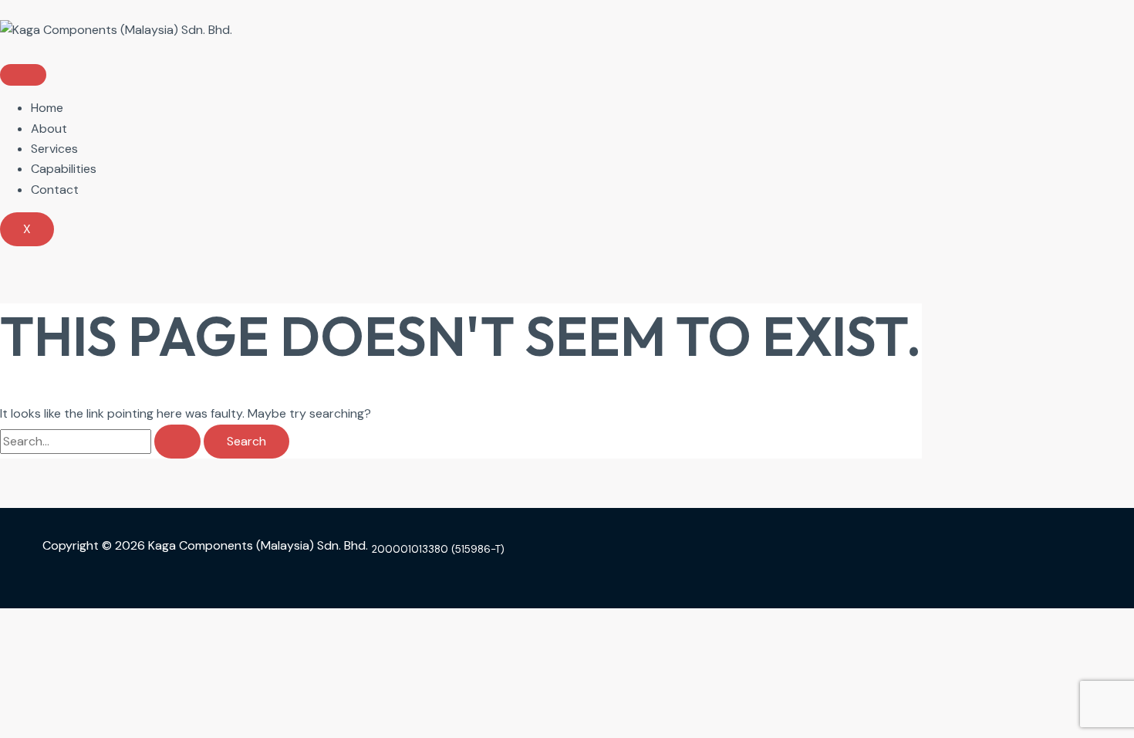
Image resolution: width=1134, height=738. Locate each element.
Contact (55, 189)
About (49, 128)
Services (54, 148)
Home (47, 108)
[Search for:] (102, 441)
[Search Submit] (177, 442)
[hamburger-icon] (23, 75)
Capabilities (63, 169)
